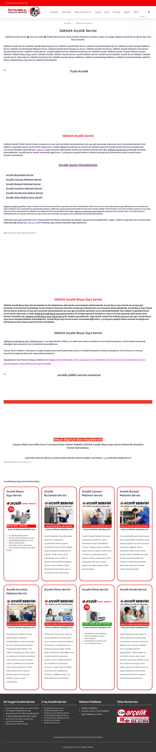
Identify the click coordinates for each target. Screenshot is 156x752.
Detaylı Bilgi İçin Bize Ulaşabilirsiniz (78, 439)
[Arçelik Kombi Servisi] (135, 614)
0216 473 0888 (34, 223)
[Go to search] (149, 12)
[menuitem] (54, 12)
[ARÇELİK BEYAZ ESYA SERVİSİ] (21, 516)
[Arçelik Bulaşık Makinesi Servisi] (135, 516)
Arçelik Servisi (26, 152)
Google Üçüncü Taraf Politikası (95, 711)
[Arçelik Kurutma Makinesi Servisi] (21, 614)
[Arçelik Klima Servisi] (59, 614)
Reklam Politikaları (90, 708)
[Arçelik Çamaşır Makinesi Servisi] (97, 516)
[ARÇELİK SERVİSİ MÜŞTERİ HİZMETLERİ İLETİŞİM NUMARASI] (133, 716)
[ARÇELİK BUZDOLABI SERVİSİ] (59, 516)
